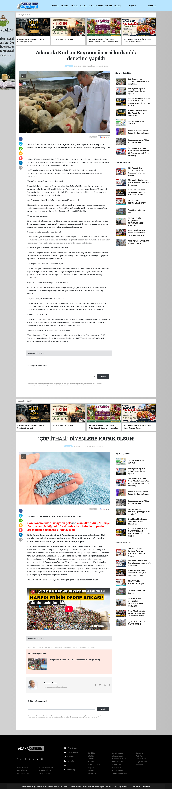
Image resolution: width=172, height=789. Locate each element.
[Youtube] (30, 759)
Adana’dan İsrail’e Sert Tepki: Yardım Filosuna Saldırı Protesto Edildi (138, 232)
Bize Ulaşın (72, 770)
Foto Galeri (72, 748)
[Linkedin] (34, 759)
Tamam (147, 787)
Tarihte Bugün (118, 762)
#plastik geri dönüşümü (65, 647)
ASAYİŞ (117, 5)
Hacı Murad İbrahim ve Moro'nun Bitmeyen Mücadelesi (137, 112)
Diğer (131, 5)
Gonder (103, 376)
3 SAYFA (65, 5)
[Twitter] (22, 759)
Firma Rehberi (118, 770)
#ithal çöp (49, 647)
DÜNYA (29, 401)
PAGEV (30, 579)
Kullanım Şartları (46, 767)
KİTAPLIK (92, 773)
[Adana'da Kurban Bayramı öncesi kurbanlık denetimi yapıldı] (64, 102)
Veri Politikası (23, 773)
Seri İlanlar (116, 767)
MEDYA (83, 5)
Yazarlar (70, 757)
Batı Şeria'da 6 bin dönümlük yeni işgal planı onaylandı (139, 81)
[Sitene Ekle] (46, 759)
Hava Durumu (117, 753)
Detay (137, 787)
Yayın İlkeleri (22, 770)
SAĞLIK (74, 5)
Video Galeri (72, 752)
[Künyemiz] (65, 765)
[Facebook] (18, 759)
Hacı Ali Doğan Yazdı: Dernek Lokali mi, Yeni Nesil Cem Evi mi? (137, 192)
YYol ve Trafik (117, 756)
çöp (74, 523)
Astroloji (139, 765)
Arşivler (71, 761)
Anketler (139, 756)
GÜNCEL (55, 5)
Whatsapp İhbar (45, 770)
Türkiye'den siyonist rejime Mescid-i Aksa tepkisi (137, 91)
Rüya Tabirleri (142, 762)
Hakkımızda (22, 767)
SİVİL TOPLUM (96, 5)
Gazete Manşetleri (119, 773)
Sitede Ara (140, 753)
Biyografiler (141, 759)
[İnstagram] (26, 759)
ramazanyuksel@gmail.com (55, 687)
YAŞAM (108, 5)
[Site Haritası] (42, 759)
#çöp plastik (38, 647)
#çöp (29, 647)
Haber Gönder (44, 773)
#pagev (93, 647)
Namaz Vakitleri (119, 759)
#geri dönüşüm (82, 647)
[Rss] (38, 759)
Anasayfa (21, 15)
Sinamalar (116, 765)
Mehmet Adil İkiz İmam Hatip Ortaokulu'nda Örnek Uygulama (139, 182)
